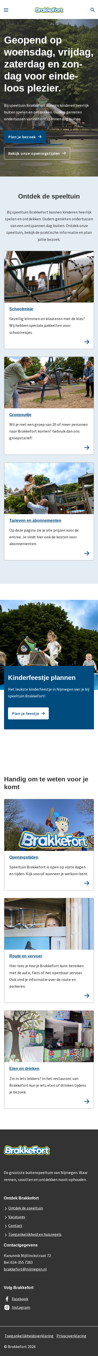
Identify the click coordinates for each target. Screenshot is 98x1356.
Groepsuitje (20, 415)
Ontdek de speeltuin (25, 1207)
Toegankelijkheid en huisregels (35, 1234)
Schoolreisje (21, 309)
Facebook (20, 1298)
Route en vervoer (25, 956)
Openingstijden (23, 857)
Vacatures (16, 1216)
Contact (15, 1225)
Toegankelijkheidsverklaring (29, 1335)
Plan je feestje (25, 713)
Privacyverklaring (71, 1335)
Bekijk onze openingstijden (34, 153)
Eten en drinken (24, 1068)
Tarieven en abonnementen (35, 520)
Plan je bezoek (22, 136)
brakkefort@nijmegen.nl (25, 1268)
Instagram (21, 1307)
